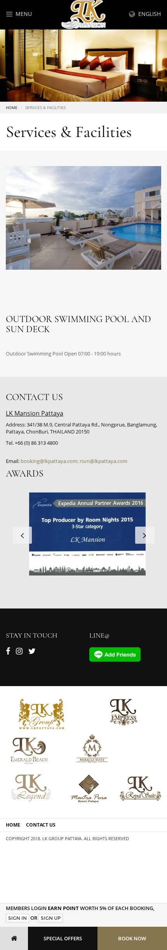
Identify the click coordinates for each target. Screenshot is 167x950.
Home (11, 107)
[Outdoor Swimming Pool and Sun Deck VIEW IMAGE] (83, 217)
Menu (22, 13)
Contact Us (41, 825)
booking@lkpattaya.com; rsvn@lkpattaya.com (74, 461)
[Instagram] (19, 652)
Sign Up (51, 918)
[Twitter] (32, 652)
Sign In (17, 918)
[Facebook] (8, 652)
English (148, 13)
